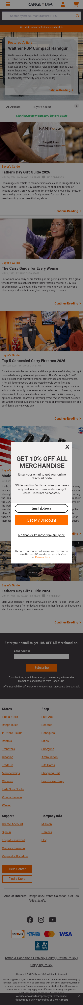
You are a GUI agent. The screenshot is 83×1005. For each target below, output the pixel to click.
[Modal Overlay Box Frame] (41, 502)
